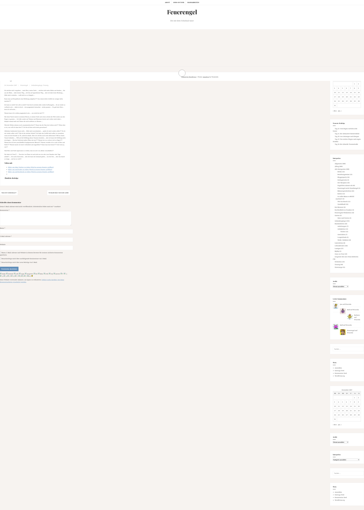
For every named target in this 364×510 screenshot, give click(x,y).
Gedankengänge (36, 85)
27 (347, 101)
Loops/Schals (342, 237)
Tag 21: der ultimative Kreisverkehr (347, 134)
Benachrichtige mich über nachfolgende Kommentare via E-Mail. (24, 259)
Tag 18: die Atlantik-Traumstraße (346, 144)
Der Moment (339, 207)
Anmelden (338, 368)
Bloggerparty (342, 177)
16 (359, 92)
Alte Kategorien (340, 169)
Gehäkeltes (341, 229)
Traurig (45, 85)
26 (343, 101)
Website (2, 244)
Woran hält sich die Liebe (59, 193)
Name (2, 228)
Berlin (340, 172)
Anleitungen (342, 226)
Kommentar (5, 210)
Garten (337, 215)
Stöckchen (338, 262)
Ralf (348, 310)
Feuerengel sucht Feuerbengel (348, 188)
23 (359, 97)
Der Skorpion (342, 183)
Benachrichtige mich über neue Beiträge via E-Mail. (19, 262)
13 (347, 92)
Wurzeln (348, 304)
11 (339, 92)
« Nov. (335, 111)
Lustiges (337, 248)
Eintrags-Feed (339, 370)
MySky (337, 251)
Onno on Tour (178, 2)
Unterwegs (338, 267)
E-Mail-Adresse (6, 236)
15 (355, 92)
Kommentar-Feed (341, 373)
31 (335, 105)
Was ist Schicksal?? (9, 193)
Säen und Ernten (343, 218)
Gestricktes (341, 234)
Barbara (357, 315)
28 (351, 101)
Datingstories (342, 180)
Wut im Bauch (343, 201)
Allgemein (338, 164)
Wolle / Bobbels (343, 240)
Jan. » (340, 111)
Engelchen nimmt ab (345, 185)
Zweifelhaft (341, 204)
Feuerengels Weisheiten (343, 213)
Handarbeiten (193, 2)
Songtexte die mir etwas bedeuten (346, 257)
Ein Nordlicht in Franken (343, 210)
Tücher (342, 231)
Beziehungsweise (343, 174)
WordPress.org (340, 376)
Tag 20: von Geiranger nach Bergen (347, 136)
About (167, 2)
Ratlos (340, 194)
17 (335, 97)
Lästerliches (339, 243)
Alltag (337, 166)
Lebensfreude (339, 246)
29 (355, 101)
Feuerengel (182, 12)
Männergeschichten (344, 191)
